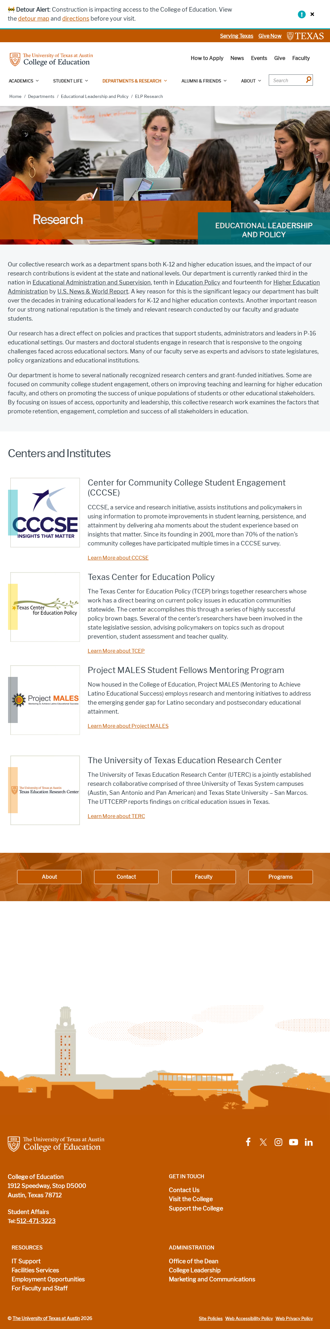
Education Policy (198, 282)
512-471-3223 (36, 1221)
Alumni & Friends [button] (201, 80)
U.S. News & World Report (92, 291)
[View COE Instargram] (278, 1142)
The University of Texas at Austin (46, 1318)
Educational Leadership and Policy (95, 96)
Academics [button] (21, 80)
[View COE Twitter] (263, 1142)
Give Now (270, 36)
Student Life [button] (67, 80)
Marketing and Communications (212, 1279)
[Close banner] (311, 14)
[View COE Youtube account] (293, 1142)
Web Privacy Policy (294, 1318)
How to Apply (207, 58)
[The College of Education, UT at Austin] (51, 59)
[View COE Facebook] (248, 1142)
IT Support (26, 1261)
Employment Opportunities (48, 1279)
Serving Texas (236, 36)
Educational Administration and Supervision (92, 282)
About (49, 877)
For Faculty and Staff (40, 1288)
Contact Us (184, 1190)
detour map (33, 18)
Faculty (301, 58)
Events (259, 58)
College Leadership (195, 1270)
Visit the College (191, 1199)
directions (75, 18)
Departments (41, 96)
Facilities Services (35, 1270)
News (237, 58)
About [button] (248, 80)
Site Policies (211, 1318)
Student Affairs (28, 1212)
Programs (280, 877)
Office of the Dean (193, 1261)
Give (279, 58)
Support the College (196, 1208)
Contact (126, 877)
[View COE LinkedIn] (309, 1142)
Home (15, 96)
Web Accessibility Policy (249, 1318)
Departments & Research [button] (131, 80)
